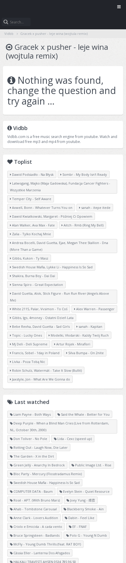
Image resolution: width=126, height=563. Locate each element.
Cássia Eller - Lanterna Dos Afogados (41, 553)
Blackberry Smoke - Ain (85, 509)
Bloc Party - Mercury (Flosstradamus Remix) (47, 474)
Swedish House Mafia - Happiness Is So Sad (46, 482)
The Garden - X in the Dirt (33, 456)
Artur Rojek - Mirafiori (72, 344)
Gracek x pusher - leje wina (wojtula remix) (54, 33)
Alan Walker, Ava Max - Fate (33, 225)
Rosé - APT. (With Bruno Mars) (36, 500)
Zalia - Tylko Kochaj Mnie (31, 234)
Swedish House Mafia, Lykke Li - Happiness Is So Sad (52, 267)
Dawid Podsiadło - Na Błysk (32, 174)
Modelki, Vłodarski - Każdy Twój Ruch (79, 335)
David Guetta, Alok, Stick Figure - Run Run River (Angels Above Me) (59, 296)
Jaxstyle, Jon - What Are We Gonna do (40, 379)
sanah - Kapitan (90, 326)
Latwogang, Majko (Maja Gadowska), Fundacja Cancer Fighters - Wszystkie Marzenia (60, 186)
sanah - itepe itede (95, 207)
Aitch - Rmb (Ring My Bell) (83, 225)
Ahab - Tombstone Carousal (35, 509)
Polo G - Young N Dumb (88, 535)
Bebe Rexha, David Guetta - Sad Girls (40, 326)
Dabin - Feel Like (80, 518)
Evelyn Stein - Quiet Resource (86, 491)
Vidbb (63, 7)
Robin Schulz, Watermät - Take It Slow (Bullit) (46, 370)
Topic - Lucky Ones (26, 335)
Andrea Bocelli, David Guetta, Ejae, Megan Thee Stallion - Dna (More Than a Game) (59, 246)
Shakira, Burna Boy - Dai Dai (33, 276)
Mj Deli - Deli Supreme (29, 344)
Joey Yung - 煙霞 (82, 500)
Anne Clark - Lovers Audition (35, 518)
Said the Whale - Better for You (85, 414)
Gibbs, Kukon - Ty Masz (29, 258)
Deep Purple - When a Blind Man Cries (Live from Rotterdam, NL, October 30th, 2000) (59, 426)
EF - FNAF (79, 526)
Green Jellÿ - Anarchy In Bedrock (39, 465)
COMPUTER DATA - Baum (33, 491)
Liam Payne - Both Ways (32, 414)
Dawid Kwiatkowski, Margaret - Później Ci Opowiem (51, 216)
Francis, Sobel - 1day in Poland (35, 353)
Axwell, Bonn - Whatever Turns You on (41, 207)
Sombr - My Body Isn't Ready (84, 174)
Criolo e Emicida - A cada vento (37, 526)
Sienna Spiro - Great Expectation (37, 284)
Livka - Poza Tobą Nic (28, 361)
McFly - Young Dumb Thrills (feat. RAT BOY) (47, 544)
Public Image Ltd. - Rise (92, 465)
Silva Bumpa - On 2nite (85, 353)
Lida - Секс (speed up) (74, 438)
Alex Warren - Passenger (95, 309)
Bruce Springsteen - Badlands (36, 535)
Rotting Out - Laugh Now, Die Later (40, 447)
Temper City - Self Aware (31, 199)
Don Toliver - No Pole (30, 438)
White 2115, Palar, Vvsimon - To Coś (39, 309)
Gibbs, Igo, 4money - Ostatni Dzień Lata (42, 317)
